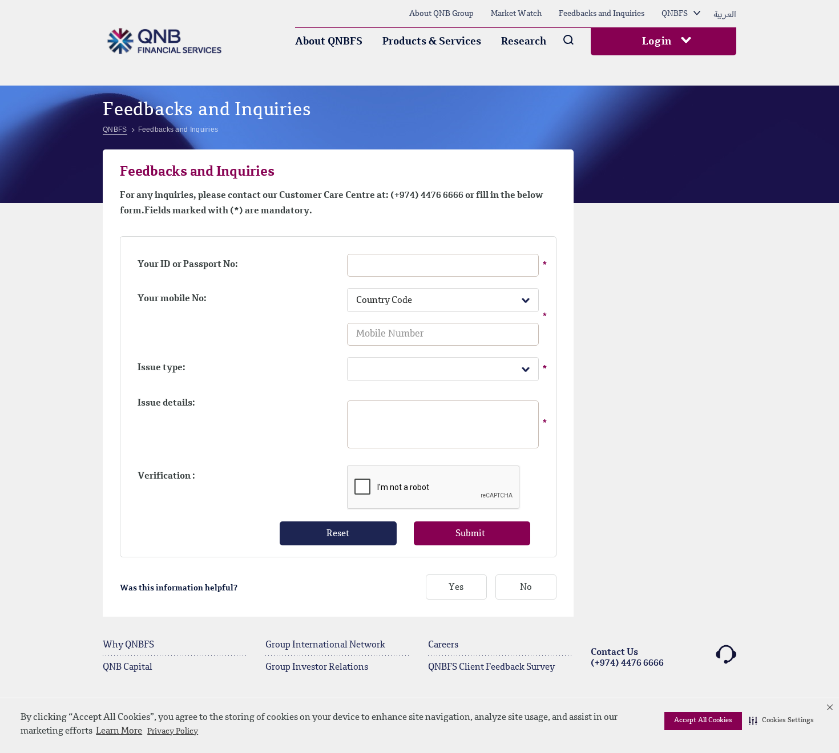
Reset (337, 534)
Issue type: (161, 368)
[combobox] (443, 300)
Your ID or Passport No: (188, 264)
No (526, 587)
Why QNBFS (128, 645)
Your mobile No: (172, 298)
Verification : (166, 476)
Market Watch (516, 14)
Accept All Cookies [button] (703, 720)
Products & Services (431, 42)
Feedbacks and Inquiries (601, 14)
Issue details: (166, 403)
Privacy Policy (172, 731)
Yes (456, 587)
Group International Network (325, 645)
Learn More (119, 731)
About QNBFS (328, 42)
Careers (443, 645)
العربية (724, 14)
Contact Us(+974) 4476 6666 (627, 658)
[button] (781, 721)
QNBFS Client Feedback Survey (491, 667)
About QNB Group (441, 14)
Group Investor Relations (316, 667)
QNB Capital (127, 667)
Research (523, 42)
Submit (470, 534)
